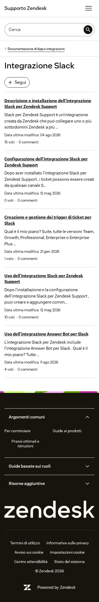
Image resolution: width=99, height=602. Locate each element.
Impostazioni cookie (67, 552)
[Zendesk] (49, 509)
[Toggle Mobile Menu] (88, 8)
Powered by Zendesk (56, 587)
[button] (45, 417)
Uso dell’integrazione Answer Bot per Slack (46, 334)
